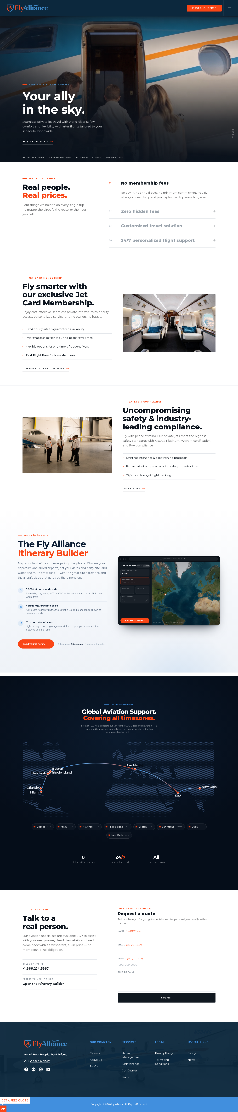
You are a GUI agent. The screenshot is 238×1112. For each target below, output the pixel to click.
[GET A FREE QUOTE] (3, 1109)
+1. (31, 1061)
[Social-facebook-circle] (26, 1069)
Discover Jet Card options (43, 368)
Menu (229, 8)
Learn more (131, 488)
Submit (166, 997)
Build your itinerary (34, 644)
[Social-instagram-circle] (41, 1069)
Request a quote (35, 141)
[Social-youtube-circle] (33, 1069)
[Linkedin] (48, 1069)
